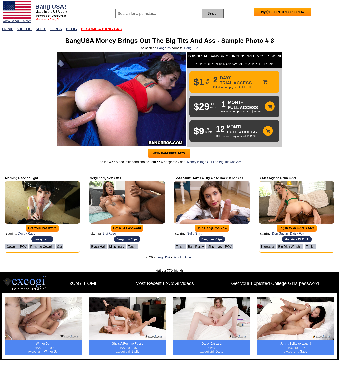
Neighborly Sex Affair (105, 178)
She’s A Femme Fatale (127, 343)
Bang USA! (50, 6)
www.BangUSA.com (17, 21)
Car (59, 246)
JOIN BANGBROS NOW (169, 153)
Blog (71, 29)
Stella (135, 351)
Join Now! (232, 31)
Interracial (268, 246)
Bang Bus (191, 48)
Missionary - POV (219, 246)
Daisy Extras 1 (211, 343)
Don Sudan (280, 233)
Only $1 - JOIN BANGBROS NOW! (282, 12)
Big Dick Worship (290, 246)
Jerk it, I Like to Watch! (295, 343)
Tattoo (132, 246)
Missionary (116, 246)
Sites (41, 29)
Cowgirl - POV (17, 246)
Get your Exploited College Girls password (275, 283)
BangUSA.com (183, 257)
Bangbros (164, 48)
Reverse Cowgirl (42, 246)
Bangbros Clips (127, 239)
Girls (56, 29)
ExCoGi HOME (82, 283)
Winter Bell (43, 343)
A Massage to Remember (277, 178)
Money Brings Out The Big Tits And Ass (214, 162)
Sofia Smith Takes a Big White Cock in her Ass (209, 178)
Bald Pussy (196, 246)
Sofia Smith (195, 233)
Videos (24, 29)
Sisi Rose (109, 233)
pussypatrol (42, 239)
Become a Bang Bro (48, 19)
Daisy (219, 351)
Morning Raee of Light (21, 178)
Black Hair (98, 246)
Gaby (303, 351)
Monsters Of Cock (297, 239)
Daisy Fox (297, 233)
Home (7, 29)
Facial (310, 246)
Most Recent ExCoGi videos (164, 283)
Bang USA (162, 257)
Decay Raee (26, 233)
